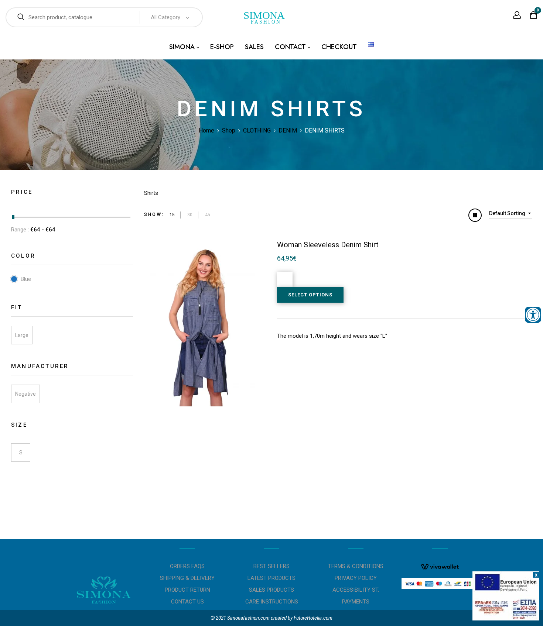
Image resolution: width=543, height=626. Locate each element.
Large (21, 335)
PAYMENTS (355, 601)
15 (172, 214)
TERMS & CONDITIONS (355, 566)
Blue (26, 279)
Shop (228, 130)
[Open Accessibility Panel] (533, 315)
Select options (310, 294)
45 (207, 214)
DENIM (288, 130)
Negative (25, 394)
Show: (154, 214)
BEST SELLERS (271, 566)
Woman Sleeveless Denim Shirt (328, 244)
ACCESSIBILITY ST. (355, 590)
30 (189, 214)
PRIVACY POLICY (356, 578)
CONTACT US (187, 601)
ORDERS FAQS (187, 566)
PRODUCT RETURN (187, 590)
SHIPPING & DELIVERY (187, 578)
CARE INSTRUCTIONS (271, 601)
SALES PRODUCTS (271, 590)
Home (206, 130)
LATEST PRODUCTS (271, 578)
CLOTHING (257, 130)
